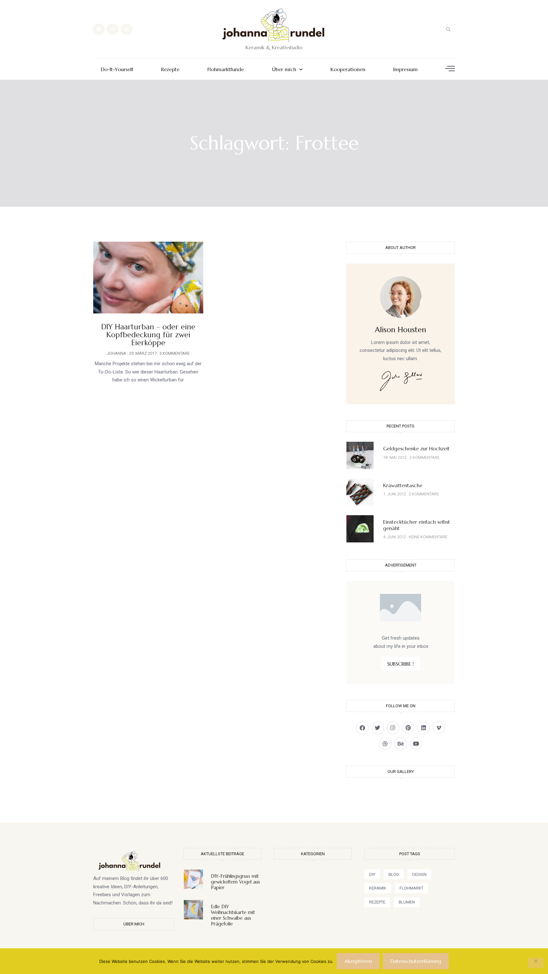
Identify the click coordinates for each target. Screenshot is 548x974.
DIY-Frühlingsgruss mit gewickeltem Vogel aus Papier (235, 881)
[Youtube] (416, 743)
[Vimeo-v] (439, 728)
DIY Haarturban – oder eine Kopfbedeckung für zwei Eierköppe (148, 334)
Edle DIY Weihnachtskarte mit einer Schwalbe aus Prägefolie (233, 915)
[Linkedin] (423, 728)
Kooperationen (347, 69)
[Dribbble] (385, 743)
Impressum (405, 69)
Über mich (284, 69)
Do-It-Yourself (117, 69)
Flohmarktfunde (225, 69)
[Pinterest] (126, 29)
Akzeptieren (358, 961)
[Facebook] (99, 29)
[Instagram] (112, 29)
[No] (535, 963)
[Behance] (400, 743)
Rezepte (170, 69)
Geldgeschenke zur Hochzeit (416, 448)
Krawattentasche (402, 485)
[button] (448, 29)
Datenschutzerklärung (415, 961)
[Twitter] (377, 728)
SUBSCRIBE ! (400, 664)
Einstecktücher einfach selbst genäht (416, 525)
